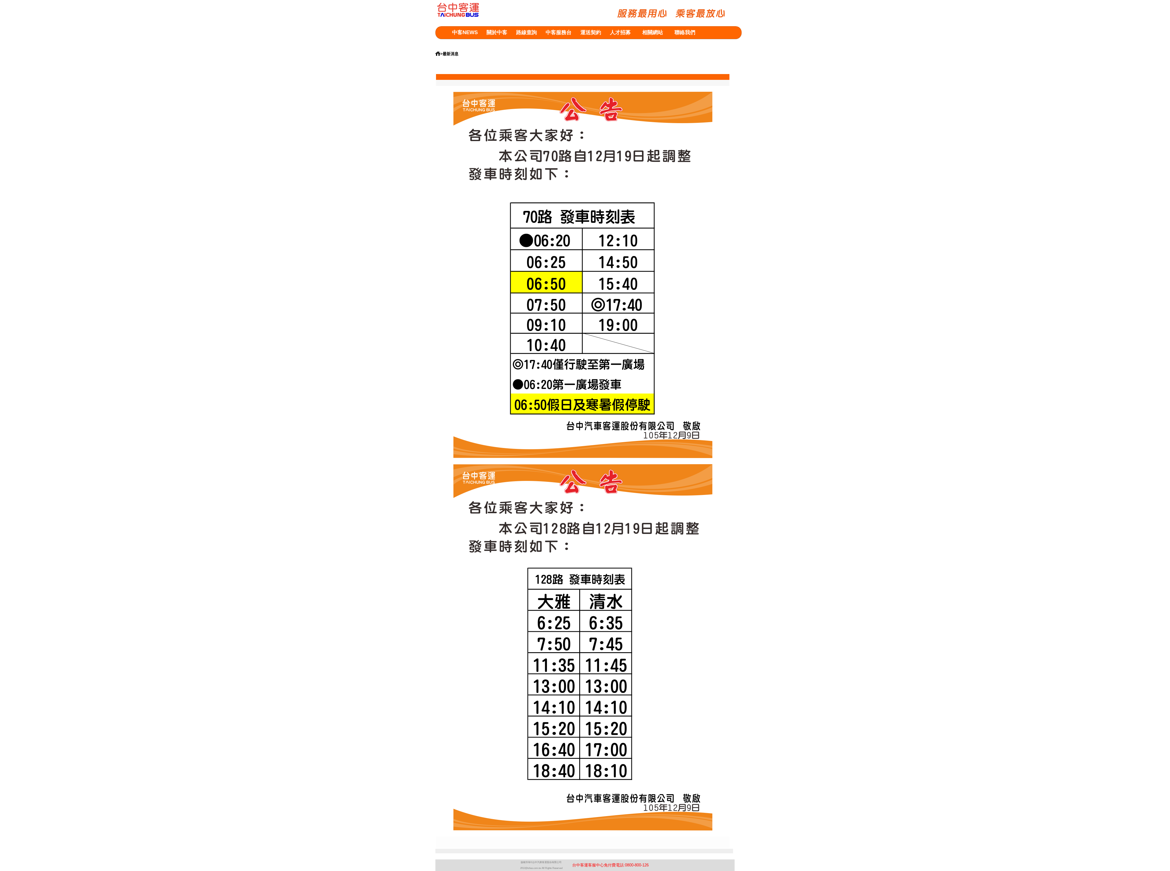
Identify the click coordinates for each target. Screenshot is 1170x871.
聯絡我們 (685, 32)
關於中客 (497, 32)
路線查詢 (526, 32)
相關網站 (652, 32)
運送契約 (590, 32)
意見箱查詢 (465, 45)
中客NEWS (465, 32)
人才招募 (620, 32)
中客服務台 (559, 32)
